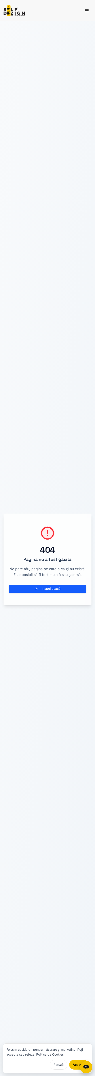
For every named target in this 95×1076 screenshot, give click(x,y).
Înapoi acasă (51, 588)
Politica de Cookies (50, 1054)
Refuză (58, 1064)
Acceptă (79, 1064)
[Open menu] (86, 11)
